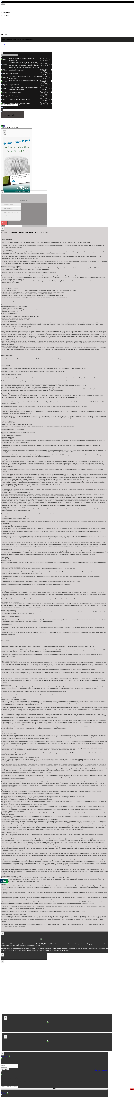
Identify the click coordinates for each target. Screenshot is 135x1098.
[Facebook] (4, 44)
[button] (2, 126)
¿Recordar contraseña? (101, 1070)
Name (3, 225)
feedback (4, 881)
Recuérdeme (6, 1071)
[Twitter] (5, 46)
